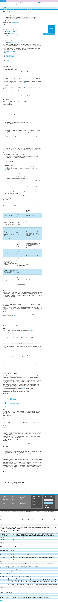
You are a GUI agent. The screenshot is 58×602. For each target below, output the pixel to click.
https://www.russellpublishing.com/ (14, 42)
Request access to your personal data (10, 398)
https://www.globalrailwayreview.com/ (16, 35)
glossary (20, 332)
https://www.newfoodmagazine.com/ (12, 31)
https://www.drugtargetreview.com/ (14, 24)
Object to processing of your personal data (10, 402)
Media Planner (21, 498)
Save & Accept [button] (1, 600)
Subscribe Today (49, 502)
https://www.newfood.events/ (13, 33)
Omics (23, 9)
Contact (49, 499)
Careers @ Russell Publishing (34, 503)
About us (16, 2)
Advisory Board (21, 502)
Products (4, 503)
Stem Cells (14, 9)
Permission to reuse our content (23, 503)
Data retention (7, 60)
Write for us (46, 496)
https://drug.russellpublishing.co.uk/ (17, 22)
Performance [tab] (1, 586)
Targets (5, 9)
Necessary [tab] (1, 524)
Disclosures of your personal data (10, 56)
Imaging (27, 9)
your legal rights (25, 82)
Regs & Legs (36, 9)
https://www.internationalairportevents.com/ (20, 40)
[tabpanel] (29, 534)
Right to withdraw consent (8, 406)
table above (31, 330)
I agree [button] (8, 513)
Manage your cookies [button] (3, 513)
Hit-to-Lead (19, 9)
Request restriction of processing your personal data (12, 403)
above (28, 318)
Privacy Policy (33, 505)
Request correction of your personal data (10, 399)
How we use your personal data (9, 55)
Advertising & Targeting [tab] (2, 542)
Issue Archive (4, 504)
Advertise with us (19, 2)
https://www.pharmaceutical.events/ (21, 29)
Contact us (23, 2)
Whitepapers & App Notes (5, 499)
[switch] (0, 561)
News (3, 498)
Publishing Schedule (22, 499)
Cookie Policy (16, 315)
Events (4, 502)
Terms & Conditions (34, 504)
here (5, 195)
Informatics (31, 9)
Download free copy (49, 33)
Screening (9, 9)
